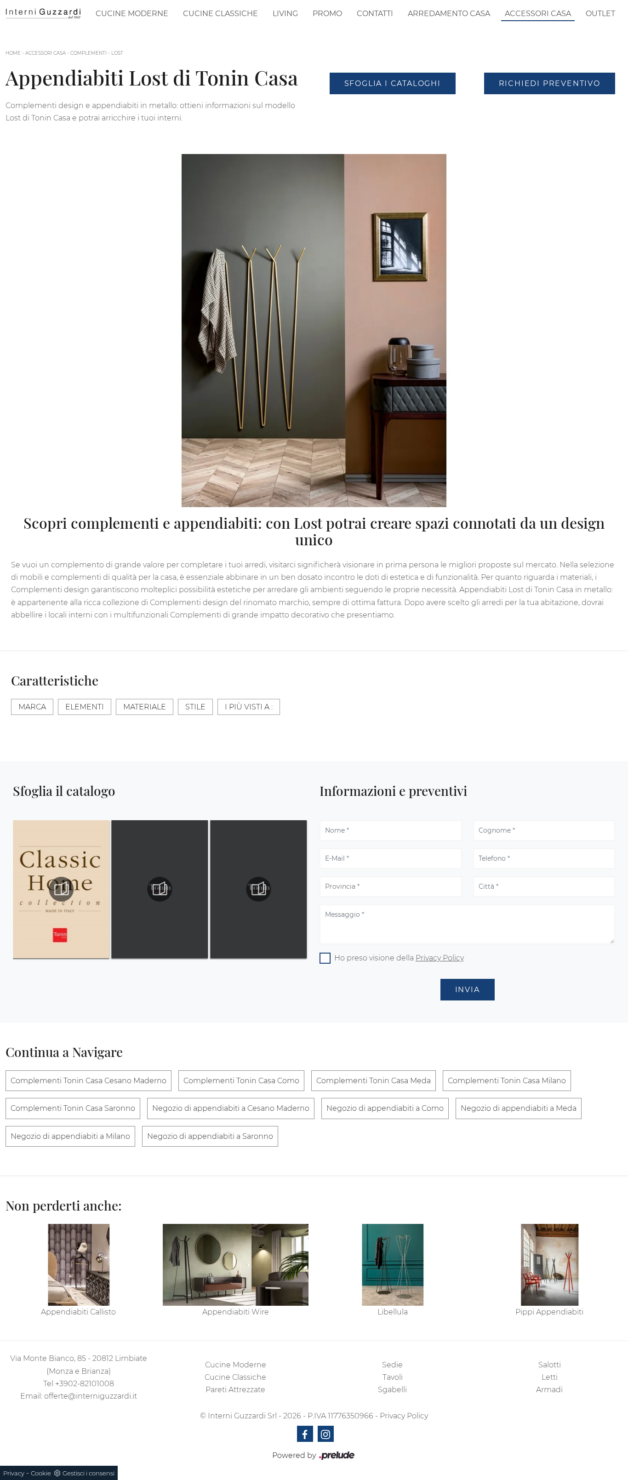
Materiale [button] (144, 707)
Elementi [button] (84, 707)
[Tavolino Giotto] (393, 108)
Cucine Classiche (220, 13)
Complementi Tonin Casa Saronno (73, 1108)
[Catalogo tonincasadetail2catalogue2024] (160, 889)
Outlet (600, 13)
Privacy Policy (440, 958)
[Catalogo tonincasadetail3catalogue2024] (258, 889)
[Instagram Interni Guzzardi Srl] (326, 1434)
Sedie (392, 1364)
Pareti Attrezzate (235, 1389)
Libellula (392, 1312)
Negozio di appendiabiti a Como (385, 1108)
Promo (327, 13)
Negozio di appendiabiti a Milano (70, 1136)
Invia (467, 989)
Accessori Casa (538, 13)
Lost (117, 53)
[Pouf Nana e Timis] (550, 108)
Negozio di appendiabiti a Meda (519, 1108)
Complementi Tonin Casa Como (241, 1080)
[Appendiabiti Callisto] (79, 1265)
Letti (550, 1377)
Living (285, 13)
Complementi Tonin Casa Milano (507, 1080)
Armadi (549, 1389)
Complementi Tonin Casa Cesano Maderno (88, 1080)
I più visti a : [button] (249, 707)
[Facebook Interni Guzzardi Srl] (305, 1434)
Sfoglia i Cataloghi (392, 83)
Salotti (549, 1364)
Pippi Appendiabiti (549, 1312)
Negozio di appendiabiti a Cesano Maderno (230, 1108)
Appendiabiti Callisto (78, 1312)
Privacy (13, 1473)
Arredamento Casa (449, 13)
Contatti (375, 13)
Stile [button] (195, 707)
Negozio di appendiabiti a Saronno (210, 1136)
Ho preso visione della (399, 958)
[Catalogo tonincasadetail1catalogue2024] (61, 889)
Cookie (41, 1473)
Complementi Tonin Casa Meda (373, 1080)
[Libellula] (393, 1265)
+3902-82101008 (84, 1383)
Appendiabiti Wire (235, 1312)
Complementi (88, 53)
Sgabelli (392, 1389)
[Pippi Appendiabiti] (550, 1265)
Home (13, 53)
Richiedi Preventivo (549, 83)
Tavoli (393, 1377)
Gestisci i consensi (88, 1473)
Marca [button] (32, 707)
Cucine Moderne (132, 13)
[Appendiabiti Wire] (236, 1265)
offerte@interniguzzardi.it (90, 1396)
